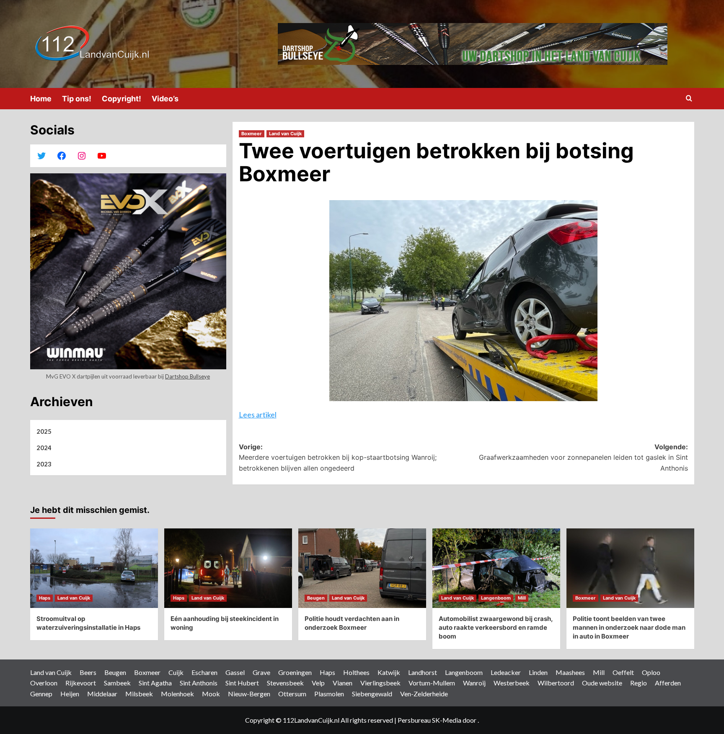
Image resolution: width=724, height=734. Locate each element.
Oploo (651, 672)
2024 (44, 447)
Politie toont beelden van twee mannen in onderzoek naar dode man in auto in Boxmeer (629, 627)
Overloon (43, 683)
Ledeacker (506, 672)
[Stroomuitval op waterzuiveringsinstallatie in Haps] (94, 568)
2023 (44, 464)
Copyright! (121, 98)
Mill (522, 598)
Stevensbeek (285, 683)
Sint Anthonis (198, 683)
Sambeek (117, 683)
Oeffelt (623, 672)
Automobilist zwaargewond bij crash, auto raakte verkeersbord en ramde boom (496, 627)
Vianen (342, 683)
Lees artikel (258, 414)
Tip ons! (76, 98)
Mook (211, 694)
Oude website (602, 683)
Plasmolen (329, 694)
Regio (638, 683)
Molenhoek (177, 694)
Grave (261, 672)
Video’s (165, 98)
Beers (88, 672)
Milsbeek (139, 694)
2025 (44, 431)
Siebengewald (372, 694)
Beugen (316, 598)
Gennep (41, 694)
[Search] (689, 98)
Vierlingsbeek (380, 683)
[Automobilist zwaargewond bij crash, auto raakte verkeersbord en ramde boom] (496, 568)
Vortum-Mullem (432, 683)
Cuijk (176, 672)
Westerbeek (512, 683)
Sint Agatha (155, 683)
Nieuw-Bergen (249, 694)
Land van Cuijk (285, 133)
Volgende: (583, 457)
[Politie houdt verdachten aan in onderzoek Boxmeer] (362, 568)
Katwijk (389, 672)
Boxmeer (251, 133)
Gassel (235, 672)
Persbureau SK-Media (430, 720)
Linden (538, 672)
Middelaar (102, 694)
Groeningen (295, 672)
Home (41, 98)
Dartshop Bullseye (187, 376)
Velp (318, 683)
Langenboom (496, 598)
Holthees (356, 672)
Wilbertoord (556, 683)
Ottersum (292, 694)
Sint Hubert (242, 683)
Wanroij (474, 683)
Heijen (69, 694)
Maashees (570, 672)
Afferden (668, 683)
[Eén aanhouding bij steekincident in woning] (228, 568)
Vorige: (338, 457)
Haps (44, 598)
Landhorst (422, 672)
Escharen (204, 672)
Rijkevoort (80, 683)
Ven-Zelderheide (424, 694)
